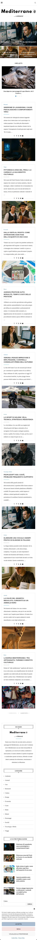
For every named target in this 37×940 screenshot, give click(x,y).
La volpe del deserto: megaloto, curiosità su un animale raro (28, 54)
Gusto (6, 805)
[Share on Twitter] (18, 136)
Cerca (5, 901)
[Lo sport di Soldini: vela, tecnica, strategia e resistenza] (18, 454)
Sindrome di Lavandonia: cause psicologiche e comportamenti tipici (18, 109)
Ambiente (8, 776)
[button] (34, 909)
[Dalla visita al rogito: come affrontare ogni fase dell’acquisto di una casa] (18, 272)
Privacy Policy (21, 938)
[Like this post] (14, 136)
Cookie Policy (14, 938)
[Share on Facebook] (16, 136)
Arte (6, 784)
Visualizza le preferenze (18, 934)
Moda (6, 810)
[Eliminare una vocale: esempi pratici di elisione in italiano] (18, 578)
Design (7, 797)
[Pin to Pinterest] (20, 136)
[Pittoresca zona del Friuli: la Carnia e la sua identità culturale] (18, 212)
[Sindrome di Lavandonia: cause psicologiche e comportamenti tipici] (18, 149)
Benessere (8, 788)
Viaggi (7, 831)
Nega (18, 929)
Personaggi (8, 818)
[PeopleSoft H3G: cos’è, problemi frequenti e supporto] (18, 34)
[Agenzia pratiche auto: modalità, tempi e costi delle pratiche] (18, 337)
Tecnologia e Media (10, 826)
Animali (7, 780)
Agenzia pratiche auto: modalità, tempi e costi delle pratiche (17, 294)
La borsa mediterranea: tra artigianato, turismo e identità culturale (18, 660)
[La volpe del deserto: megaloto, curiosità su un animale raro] (18, 637)
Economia (8, 801)
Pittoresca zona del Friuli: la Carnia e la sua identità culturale (17, 172)
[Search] (35, 2)
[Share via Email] (22, 136)
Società (7, 822)
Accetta (18, 924)
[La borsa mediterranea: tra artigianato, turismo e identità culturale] (18, 697)
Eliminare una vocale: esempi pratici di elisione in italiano (9, 54)
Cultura (7, 793)
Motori (7, 814)
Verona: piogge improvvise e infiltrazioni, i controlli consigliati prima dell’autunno (18, 360)
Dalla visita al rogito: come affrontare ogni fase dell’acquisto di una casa (17, 235)
